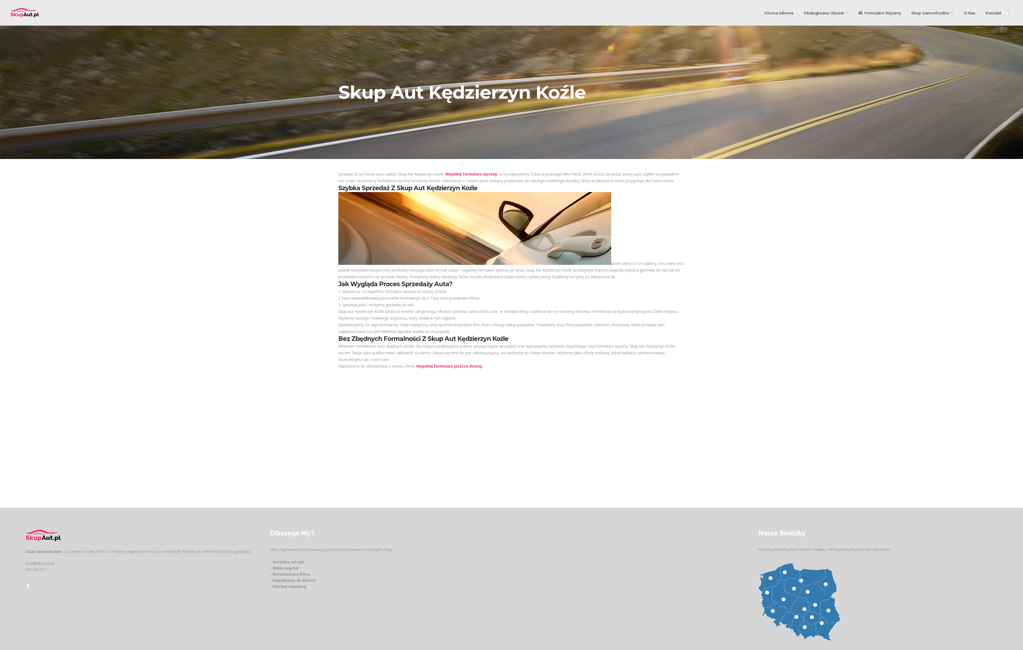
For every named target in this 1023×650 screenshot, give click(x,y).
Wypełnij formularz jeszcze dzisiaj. (449, 366)
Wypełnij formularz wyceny (471, 174)
